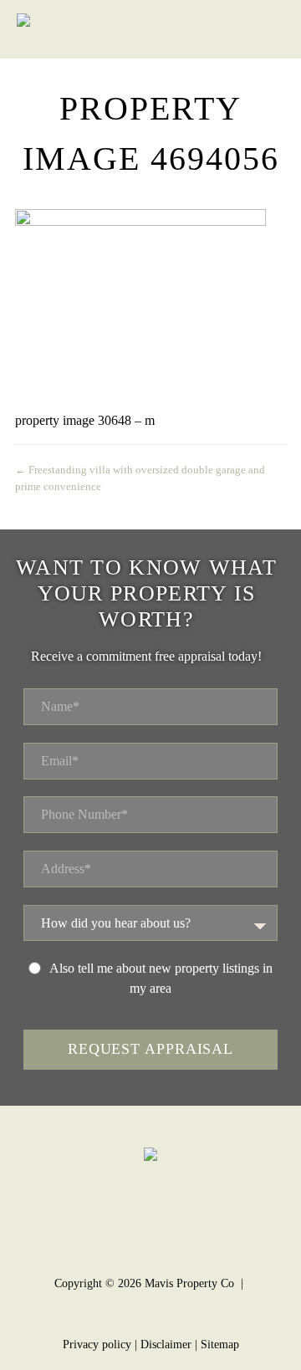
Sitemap (220, 1344)
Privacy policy (97, 1344)
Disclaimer (165, 1344)
